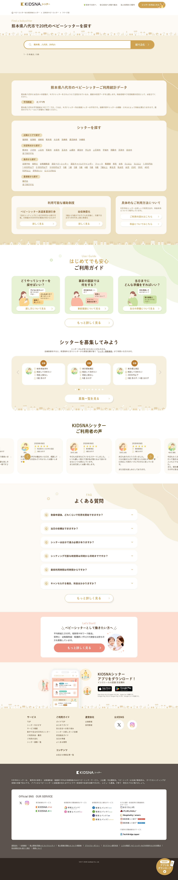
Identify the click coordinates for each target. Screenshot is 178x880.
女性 (121, 164)
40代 (147, 167)
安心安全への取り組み (108, 5)
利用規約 (24, 845)
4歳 (86, 167)
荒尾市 (49, 150)
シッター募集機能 (105, 351)
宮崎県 (64, 139)
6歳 (96, 167)
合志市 (129, 150)
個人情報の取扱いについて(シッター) (42, 845)
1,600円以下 (28, 167)
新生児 (112, 167)
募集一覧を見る (89, 398)
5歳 (91, 167)
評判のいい (37, 171)
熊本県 (49, 139)
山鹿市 (72, 150)
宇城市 (105, 150)
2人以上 (128, 164)
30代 (140, 167)
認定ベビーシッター (60, 164)
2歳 (75, 167)
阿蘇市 (113, 150)
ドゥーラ (99, 164)
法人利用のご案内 (128, 5)
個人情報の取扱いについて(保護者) (70, 845)
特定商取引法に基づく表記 (21, 848)
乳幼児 (120, 167)
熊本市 (25, 150)
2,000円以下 (41, 167)
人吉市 (41, 150)
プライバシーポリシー (92, 845)
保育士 (35, 164)
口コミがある (50, 171)
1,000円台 (148, 164)
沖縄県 (82, 139)
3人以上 (137, 164)
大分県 (56, 139)
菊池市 (80, 150)
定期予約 (26, 164)
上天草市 (97, 150)
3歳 (80, 167)
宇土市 (88, 150)
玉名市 (64, 150)
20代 (133, 167)
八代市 (33, 150)
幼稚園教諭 (45, 164)
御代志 (25, 181)
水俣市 (56, 150)
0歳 (64, 167)
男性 (115, 164)
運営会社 (15, 845)
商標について (37, 848)
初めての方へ (91, 5)
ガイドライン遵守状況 (110, 845)
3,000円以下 (55, 167)
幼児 (127, 167)
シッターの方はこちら (150, 5)
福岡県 (25, 139)
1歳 (70, 167)
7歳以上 (104, 167)
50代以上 (26, 171)
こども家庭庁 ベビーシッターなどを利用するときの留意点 (141, 845)
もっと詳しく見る (89, 598)
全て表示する (28, 153)
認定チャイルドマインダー (82, 164)
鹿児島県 (73, 139)
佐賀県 (33, 139)
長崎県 (41, 139)
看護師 (108, 164)
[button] (75, 389)
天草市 (121, 150)
